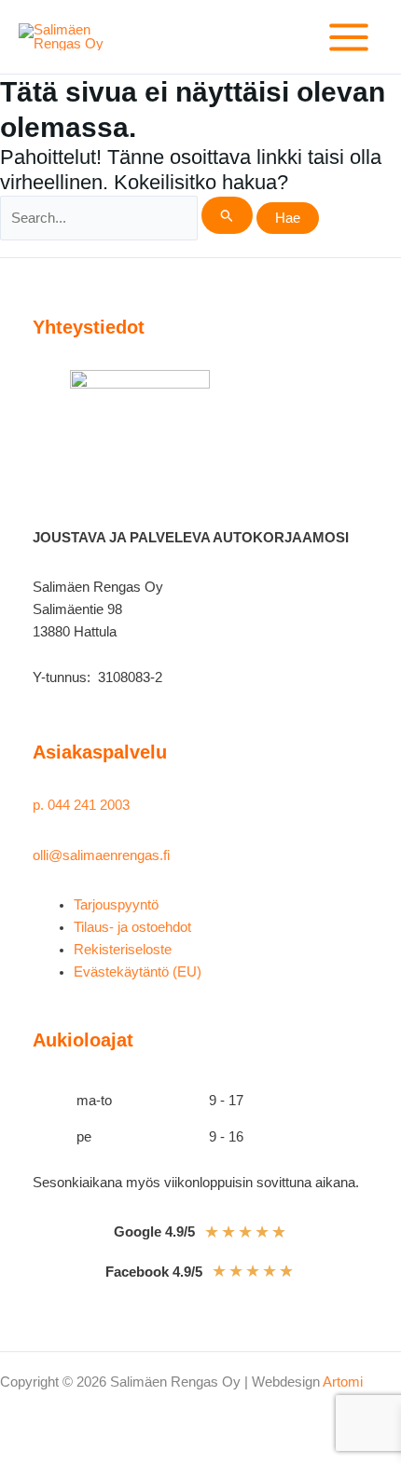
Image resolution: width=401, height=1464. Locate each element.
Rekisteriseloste (123, 949)
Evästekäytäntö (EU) (137, 972)
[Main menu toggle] (348, 37)
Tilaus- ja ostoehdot (132, 927)
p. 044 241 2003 (83, 805)
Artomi (343, 1382)
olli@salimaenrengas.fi (101, 855)
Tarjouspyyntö (116, 904)
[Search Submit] (227, 215)
